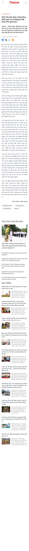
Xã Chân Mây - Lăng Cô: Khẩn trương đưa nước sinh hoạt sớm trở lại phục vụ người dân (13, 266)
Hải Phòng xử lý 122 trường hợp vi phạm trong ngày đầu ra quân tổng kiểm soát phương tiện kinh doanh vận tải (14, 385)
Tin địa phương (6, 14)
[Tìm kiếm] (26, 2)
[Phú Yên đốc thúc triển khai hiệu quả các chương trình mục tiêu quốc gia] (14, 2)
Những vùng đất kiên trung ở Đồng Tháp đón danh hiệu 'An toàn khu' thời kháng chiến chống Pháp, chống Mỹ (14, 303)
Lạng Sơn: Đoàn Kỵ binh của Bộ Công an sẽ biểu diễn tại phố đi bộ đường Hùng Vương (14, 402)
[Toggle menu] (3, 2)
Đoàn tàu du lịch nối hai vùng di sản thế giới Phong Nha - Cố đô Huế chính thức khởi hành (14, 368)
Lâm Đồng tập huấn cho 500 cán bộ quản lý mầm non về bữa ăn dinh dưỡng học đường (14, 352)
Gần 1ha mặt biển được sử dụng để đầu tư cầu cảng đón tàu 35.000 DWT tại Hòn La (14, 419)
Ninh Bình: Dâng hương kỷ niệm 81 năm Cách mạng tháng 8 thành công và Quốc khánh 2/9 (14, 246)
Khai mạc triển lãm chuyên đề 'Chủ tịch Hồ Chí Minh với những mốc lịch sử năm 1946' (14, 335)
